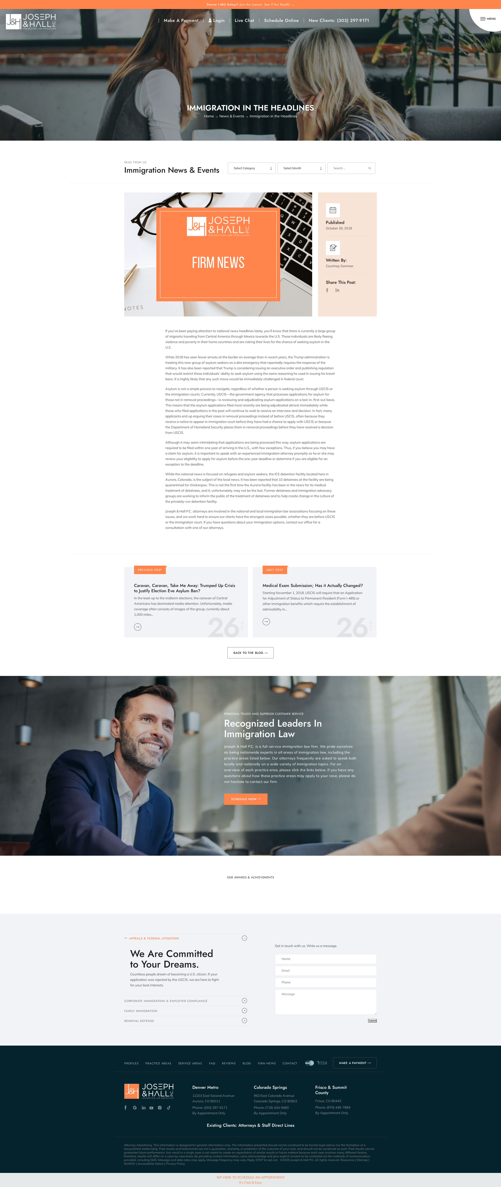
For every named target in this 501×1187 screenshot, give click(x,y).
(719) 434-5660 (277, 1107)
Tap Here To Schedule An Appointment (250, 1179)
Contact (290, 1063)
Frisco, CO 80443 (328, 1101)
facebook (328, 290)
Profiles (131, 1063)
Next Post (275, 570)
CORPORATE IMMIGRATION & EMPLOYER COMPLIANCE (165, 1001)
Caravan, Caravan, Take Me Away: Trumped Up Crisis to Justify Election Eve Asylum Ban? (184, 588)
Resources (347, 1160)
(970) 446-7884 (338, 1107)
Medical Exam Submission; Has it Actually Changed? (313, 585)
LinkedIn (337, 290)
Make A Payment (181, 20)
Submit (372, 1020)
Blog (247, 1063)
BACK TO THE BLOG (248, 653)
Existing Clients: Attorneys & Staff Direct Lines (250, 1125)
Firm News (267, 1063)
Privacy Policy (175, 1163)
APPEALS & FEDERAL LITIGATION (154, 938)
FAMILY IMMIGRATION (140, 1011)
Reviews (229, 1063)
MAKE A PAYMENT (353, 1063)
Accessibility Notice (151, 1163)
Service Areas (190, 1063)
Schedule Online (281, 20)
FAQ (212, 1063)
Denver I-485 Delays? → (250, 4)
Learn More (137, 627)
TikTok (168, 1107)
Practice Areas (158, 1063)
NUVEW (129, 1163)
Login (219, 20)
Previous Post (150, 570)
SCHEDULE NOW (244, 799)
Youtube (152, 1107)
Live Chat (244, 20)
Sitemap (362, 1160)
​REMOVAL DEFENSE (139, 1021)
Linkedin (143, 1107)
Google (135, 1107)
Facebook (126, 1107)
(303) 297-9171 (353, 20)
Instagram (160, 1107)
